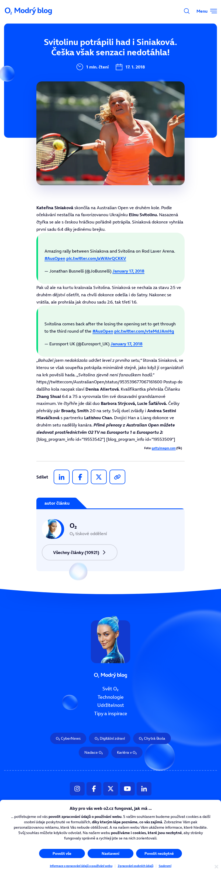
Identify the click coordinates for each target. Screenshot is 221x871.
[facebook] (80, 477)
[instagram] (77, 789)
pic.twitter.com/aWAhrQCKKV (96, 258)
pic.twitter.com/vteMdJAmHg (144, 331)
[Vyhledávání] (187, 11)
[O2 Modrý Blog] (29, 11)
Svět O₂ (110, 688)
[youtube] (127, 789)
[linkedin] (62, 477)
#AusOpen (54, 258)
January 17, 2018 (128, 271)
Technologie (111, 697)
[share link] (117, 477)
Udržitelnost (110, 705)
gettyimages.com (164, 448)
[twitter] (99, 477)
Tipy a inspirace (110, 713)
